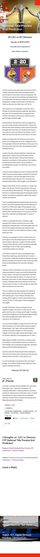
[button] (37, 2)
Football (5, 19)
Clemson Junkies (10, 13)
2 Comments (8, 408)
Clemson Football (28, 411)
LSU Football (15, 413)
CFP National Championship (13, 411)
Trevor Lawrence (25, 413)
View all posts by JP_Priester (12, 400)
